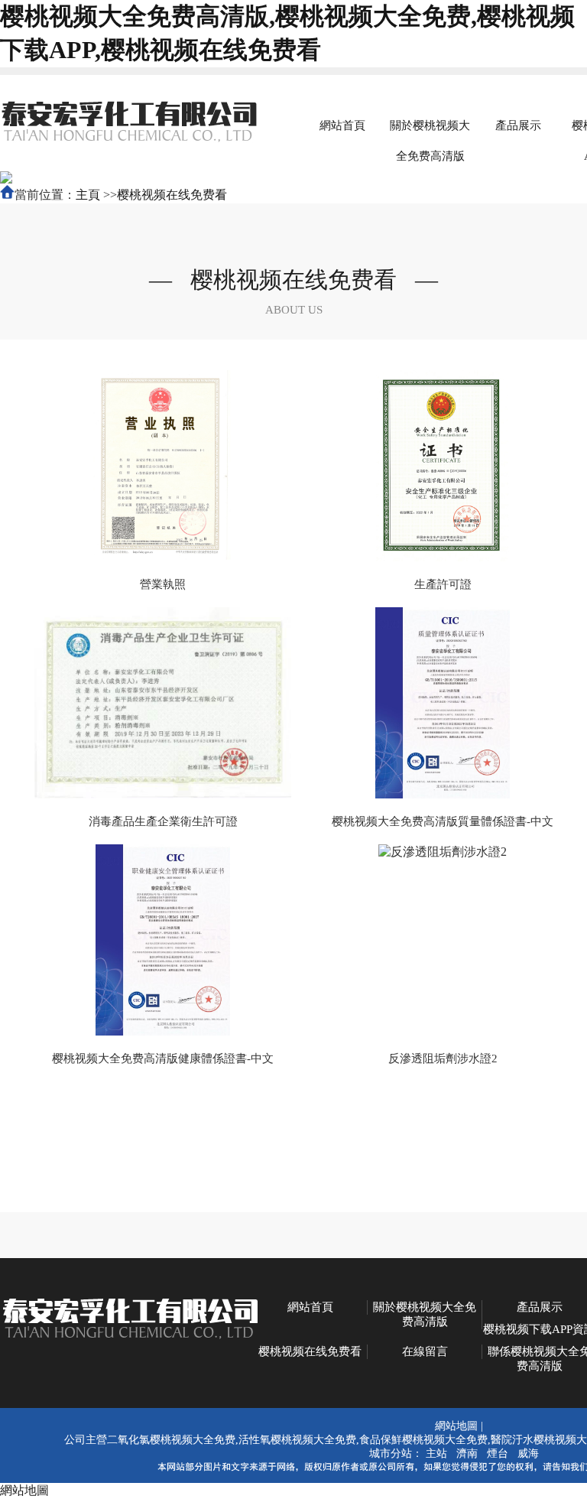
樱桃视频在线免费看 (172, 194)
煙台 (497, 1453)
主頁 (88, 194)
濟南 (467, 1453)
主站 (436, 1453)
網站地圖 (456, 1426)
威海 (528, 1453)
